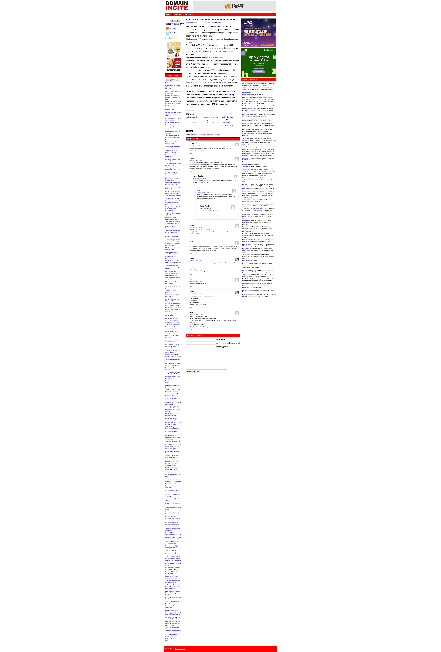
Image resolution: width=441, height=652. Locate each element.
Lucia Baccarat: (246, 97)
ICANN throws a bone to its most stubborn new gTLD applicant (173, 309)
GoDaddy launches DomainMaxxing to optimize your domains (173, 437)
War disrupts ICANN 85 (171, 479)
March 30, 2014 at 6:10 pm (195, 260)
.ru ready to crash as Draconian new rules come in (172, 174)
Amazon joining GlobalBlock (173, 407)
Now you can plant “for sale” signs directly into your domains (173, 114)
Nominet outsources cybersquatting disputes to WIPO (172, 277)
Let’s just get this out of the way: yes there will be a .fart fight (173, 97)
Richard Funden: (247, 248)
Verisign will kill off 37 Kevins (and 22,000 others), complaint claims (173, 208)
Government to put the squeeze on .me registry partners (172, 266)
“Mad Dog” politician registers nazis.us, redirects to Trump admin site (173, 552)
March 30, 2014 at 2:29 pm (195, 160)
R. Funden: (245, 226)
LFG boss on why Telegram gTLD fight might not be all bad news (173, 86)
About (168, 14)
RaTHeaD (192, 143)
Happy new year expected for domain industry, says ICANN (172, 592)
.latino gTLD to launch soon (173, 441)
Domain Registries (216, 22)
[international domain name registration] (174, 56)
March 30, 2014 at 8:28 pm (195, 281)
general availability (200, 134)
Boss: (244, 231)
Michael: (244, 92)
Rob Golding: (246, 279)
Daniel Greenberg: (247, 244)
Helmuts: (244, 173)
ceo (192, 134)
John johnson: (246, 166)
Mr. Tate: (244, 290)
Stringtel (189, 14)
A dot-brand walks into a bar (173, 195)
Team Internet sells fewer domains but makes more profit (172, 137)
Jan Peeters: (245, 254)
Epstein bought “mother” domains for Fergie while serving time (172, 524)
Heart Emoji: (245, 114)
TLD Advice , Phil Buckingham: (250, 208)
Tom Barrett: (245, 106)
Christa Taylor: (246, 214)
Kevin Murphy (189, 22)
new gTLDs (209, 134)
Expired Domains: (247, 108)
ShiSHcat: (245, 119)
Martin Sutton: (246, 94)
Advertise (178, 14)
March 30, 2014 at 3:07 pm (195, 227)
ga (194, 134)
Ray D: (244, 204)
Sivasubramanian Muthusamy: (250, 193)
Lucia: (244, 188)
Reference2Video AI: (248, 123)
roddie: (244, 83)
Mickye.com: (245, 287)
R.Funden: (245, 294)
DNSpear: (245, 145)
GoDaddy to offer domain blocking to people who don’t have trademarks (173, 586)
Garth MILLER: (246, 138)
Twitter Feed (173, 33)
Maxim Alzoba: (246, 220)
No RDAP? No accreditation (173, 560)
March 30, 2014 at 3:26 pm (203, 192)
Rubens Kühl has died (171, 610)
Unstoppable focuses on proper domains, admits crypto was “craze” (172, 463)
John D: (244, 274)
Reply (190, 153)
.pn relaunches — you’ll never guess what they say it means (173, 457)
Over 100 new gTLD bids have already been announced (172, 346)
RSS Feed (173, 28)
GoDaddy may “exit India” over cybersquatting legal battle (172, 202)
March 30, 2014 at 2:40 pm (199, 178)
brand (191, 258)
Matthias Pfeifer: (246, 149)
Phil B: (244, 101)
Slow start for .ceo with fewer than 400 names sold (211, 19)
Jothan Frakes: (246, 169)
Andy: (244, 87)
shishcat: (244, 140)
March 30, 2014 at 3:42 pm (206, 208)
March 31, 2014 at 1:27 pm (195, 314)
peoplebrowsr (216, 134)
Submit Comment (193, 371)
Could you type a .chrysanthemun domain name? (172, 80)
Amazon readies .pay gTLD (173, 444)
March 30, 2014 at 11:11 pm (196, 293)
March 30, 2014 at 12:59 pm (196, 145)
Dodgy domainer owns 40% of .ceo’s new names (229, 119)
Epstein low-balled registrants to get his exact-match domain (173, 518)
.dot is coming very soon (172, 198)
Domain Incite (180, 649)
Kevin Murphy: (246, 129)
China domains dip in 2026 (172, 472)
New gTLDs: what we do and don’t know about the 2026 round (173, 103)
